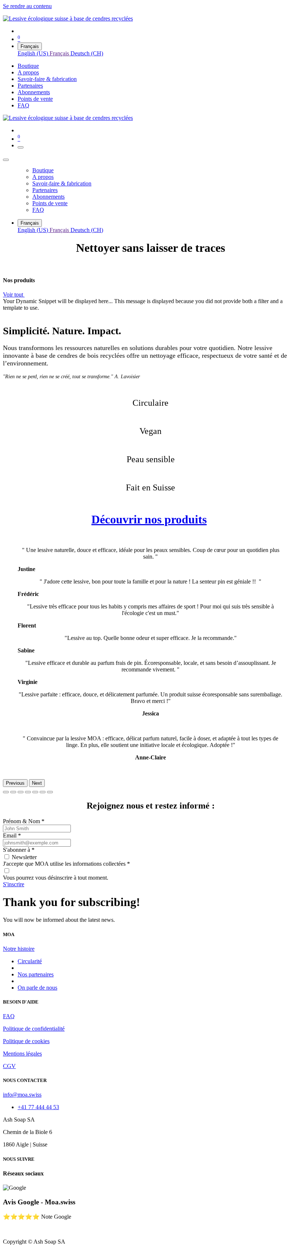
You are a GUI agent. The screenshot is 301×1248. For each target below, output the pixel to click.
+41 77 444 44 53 (38, 1107)
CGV (9, 1066)
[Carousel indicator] (6, 792)
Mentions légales (22, 1053)
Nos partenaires (36, 974)
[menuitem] (34, 53)
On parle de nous (37, 987)
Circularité (30, 961)
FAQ (9, 1016)
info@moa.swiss (22, 1094)
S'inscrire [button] (13, 884)
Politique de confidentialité (34, 1029)
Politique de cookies (26, 1041)
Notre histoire (19, 949)
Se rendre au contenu (27, 6)
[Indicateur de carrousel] (28, 792)
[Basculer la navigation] (20, 147)
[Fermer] (6, 160)
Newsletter (24, 857)
